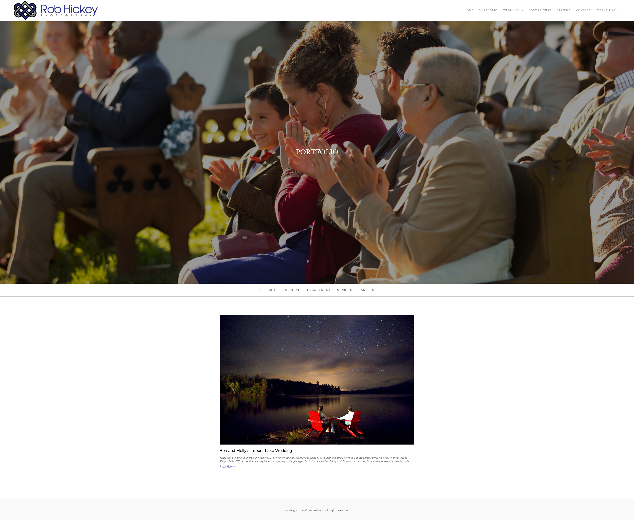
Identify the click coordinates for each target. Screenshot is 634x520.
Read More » (227, 466)
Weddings (511, 10)
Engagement (319, 290)
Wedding (292, 290)
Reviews (564, 10)
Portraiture (540, 10)
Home (469, 10)
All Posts (269, 290)
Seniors (344, 290)
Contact (583, 10)
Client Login (608, 10)
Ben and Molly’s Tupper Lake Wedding (256, 450)
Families (366, 290)
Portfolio (488, 10)
